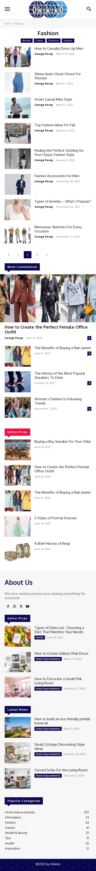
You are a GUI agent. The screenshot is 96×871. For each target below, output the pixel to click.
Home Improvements (48, 658)
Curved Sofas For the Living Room (61, 770)
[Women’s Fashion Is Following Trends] (18, 407)
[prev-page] (8, 254)
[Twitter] (21, 606)
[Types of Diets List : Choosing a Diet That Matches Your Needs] (18, 636)
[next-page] (47, 254)
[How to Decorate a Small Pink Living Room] (18, 687)
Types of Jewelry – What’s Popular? (62, 201)
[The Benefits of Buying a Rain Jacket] (18, 356)
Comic (40, 40)
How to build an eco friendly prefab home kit (62, 721)
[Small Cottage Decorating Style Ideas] (18, 752)
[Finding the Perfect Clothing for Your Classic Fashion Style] (18, 158)
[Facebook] (8, 606)
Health (40, 637)
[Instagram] (14, 606)
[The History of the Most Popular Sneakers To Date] (18, 381)
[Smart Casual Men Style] (18, 107)
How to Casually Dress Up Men (58, 48)
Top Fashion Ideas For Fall (54, 125)
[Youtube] (27, 606)
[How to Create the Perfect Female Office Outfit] (48, 298)
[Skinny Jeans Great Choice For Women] (18, 82)
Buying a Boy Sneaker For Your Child (62, 441)
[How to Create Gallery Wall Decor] (18, 661)
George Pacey (14, 338)
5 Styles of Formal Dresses (55, 518)
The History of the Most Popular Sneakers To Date (59, 375)
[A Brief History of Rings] (18, 551)
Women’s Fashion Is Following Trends (58, 401)
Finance (53, 40)
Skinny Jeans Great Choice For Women (57, 76)
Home (8, 23)
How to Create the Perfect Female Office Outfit (46, 329)
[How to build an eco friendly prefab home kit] (18, 727)
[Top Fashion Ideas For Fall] (18, 133)
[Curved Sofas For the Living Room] (18, 778)
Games (68, 40)
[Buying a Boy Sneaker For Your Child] (18, 449)
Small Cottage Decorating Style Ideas (59, 746)
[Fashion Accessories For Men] (18, 184)
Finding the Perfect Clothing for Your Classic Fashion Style (59, 152)
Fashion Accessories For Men (56, 176)
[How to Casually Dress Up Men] (18, 56)
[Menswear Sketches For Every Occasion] (18, 235)
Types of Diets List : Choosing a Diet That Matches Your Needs (59, 629)
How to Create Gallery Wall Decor (61, 653)
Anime (27, 40)
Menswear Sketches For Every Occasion (58, 229)
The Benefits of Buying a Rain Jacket (62, 348)
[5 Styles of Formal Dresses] (18, 526)
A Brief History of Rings (52, 543)
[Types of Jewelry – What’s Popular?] (18, 209)
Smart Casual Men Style (53, 99)
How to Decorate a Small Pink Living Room (58, 681)
